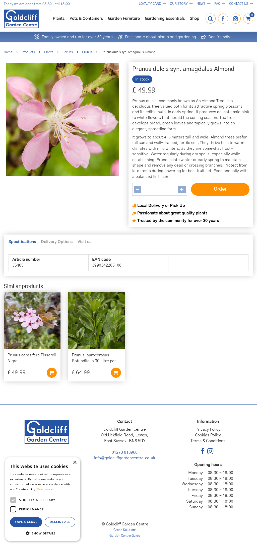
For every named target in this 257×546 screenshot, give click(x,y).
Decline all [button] (60, 522)
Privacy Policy (208, 429)
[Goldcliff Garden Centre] (21, 18)
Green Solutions (124, 530)
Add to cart (52, 373)
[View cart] (248, 19)
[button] (42, 533)
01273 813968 (125, 452)
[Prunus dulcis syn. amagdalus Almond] (62, 120)
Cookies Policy (208, 435)
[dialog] (42, 499)
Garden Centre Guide (124, 535)
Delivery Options (57, 242)
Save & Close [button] (26, 522)
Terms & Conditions (207, 441)
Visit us (84, 242)
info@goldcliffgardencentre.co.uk (124, 458)
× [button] (75, 462)
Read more (45, 489)
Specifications (22, 242)
